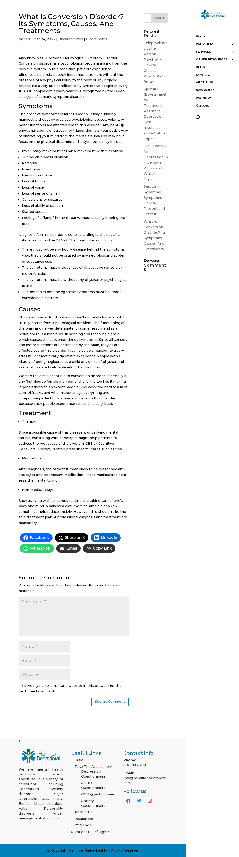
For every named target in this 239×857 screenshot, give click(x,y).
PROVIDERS (205, 44)
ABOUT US (204, 82)
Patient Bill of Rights (92, 832)
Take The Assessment (93, 766)
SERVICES (203, 51)
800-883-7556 (135, 765)
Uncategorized (70, 39)
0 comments (97, 39)
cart (27, 39)
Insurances (83, 819)
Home (201, 36)
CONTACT (204, 74)
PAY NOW (203, 98)
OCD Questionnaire (97, 794)
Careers (202, 105)
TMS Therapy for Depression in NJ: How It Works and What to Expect (156, 162)
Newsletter (205, 90)
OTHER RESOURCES (211, 59)
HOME (80, 760)
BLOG (200, 67)
